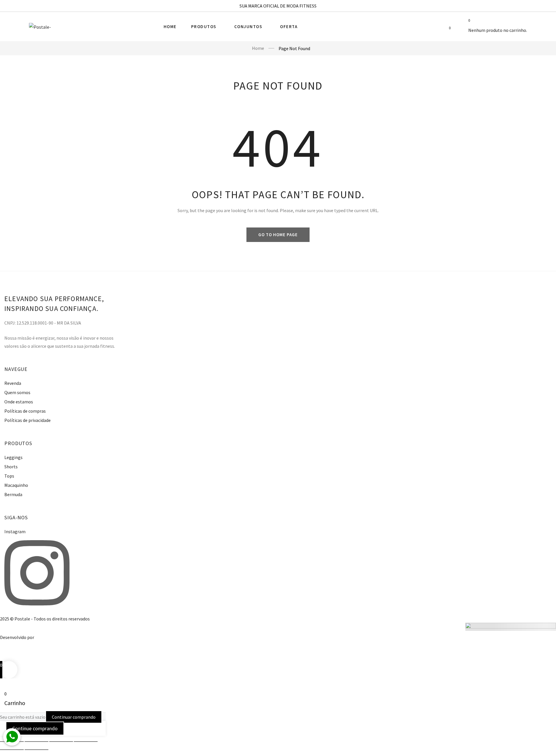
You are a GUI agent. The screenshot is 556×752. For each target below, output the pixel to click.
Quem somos (17, 392)
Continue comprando (35, 728)
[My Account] (435, 27)
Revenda (12, 383)
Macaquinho (16, 485)
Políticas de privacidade (27, 420)
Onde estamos (18, 402)
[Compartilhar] (61, 741)
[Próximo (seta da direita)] (36, 749)
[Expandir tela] (36, 741)
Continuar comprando (74, 717)
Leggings (13, 457)
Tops (9, 476)
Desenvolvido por (17, 637)
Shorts (11, 466)
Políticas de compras (25, 411)
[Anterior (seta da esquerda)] (12, 749)
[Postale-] (40, 26)
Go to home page (278, 234)
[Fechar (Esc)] (86, 741)
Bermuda (13, 494)
